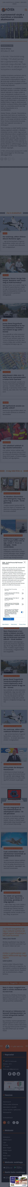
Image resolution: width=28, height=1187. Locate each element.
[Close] (25, 562)
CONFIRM (8, 619)
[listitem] (14, 590)
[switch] (22, 593)
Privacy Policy (22, 624)
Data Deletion (5, 624)
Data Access (14, 624)
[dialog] (14, 593)
